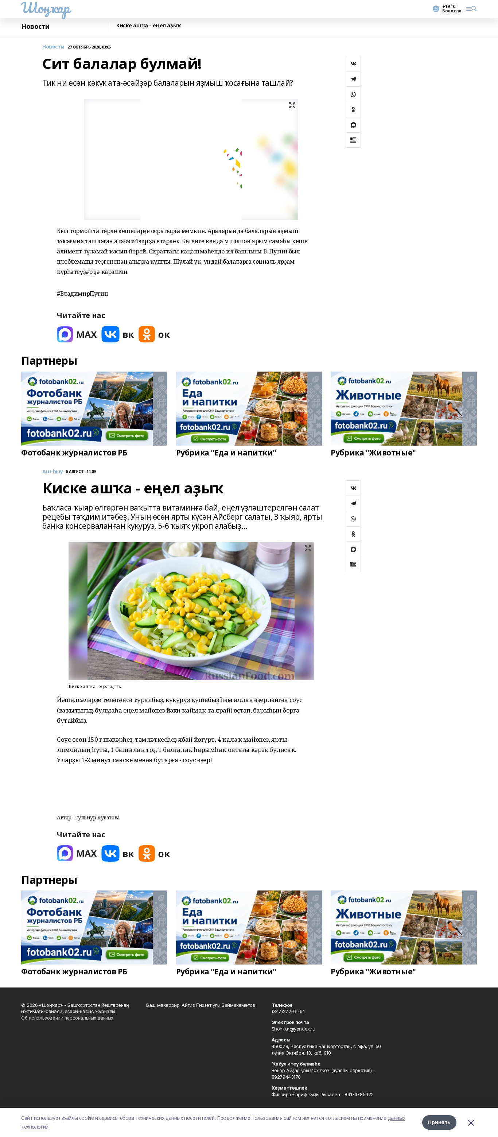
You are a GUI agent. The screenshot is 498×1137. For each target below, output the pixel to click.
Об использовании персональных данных (67, 1018)
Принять (439, 1122)
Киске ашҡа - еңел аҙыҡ (148, 26)
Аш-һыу (52, 472)
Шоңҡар (45, 7)
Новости (35, 26)
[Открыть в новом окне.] (77, 334)
